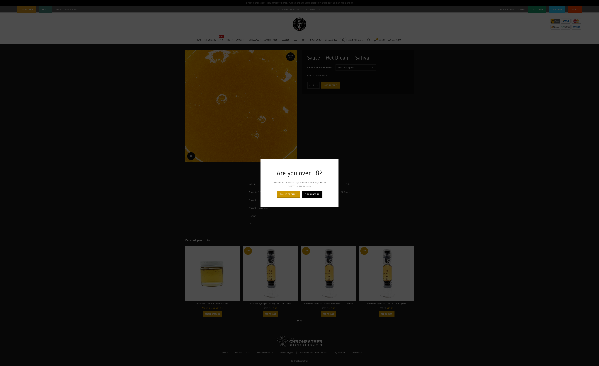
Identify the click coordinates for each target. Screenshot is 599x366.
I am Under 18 (312, 194)
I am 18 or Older (288, 194)
